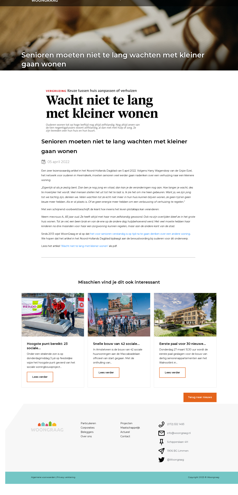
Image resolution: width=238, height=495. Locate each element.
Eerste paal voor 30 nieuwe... (182, 344)
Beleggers (87, 432)
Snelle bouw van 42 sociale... (116, 344)
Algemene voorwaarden (43, 477)
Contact (125, 436)
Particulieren (88, 423)
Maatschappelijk (130, 427)
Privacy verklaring (66, 477)
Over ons (86, 436)
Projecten (126, 423)
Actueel (125, 432)
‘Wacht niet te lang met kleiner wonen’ (84, 246)
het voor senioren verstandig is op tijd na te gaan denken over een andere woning (140, 233)
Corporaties (87, 427)
